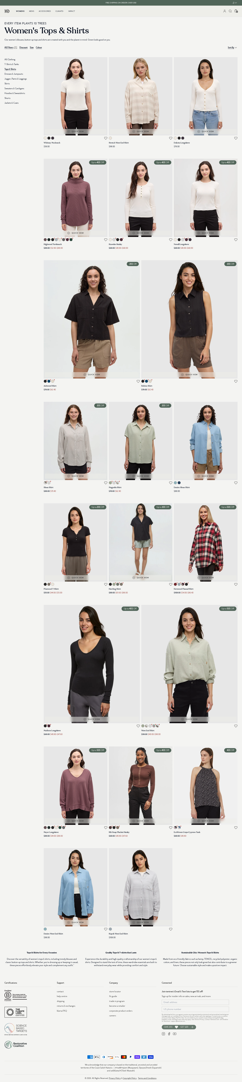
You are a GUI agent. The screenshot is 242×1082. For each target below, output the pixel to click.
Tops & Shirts (10, 69)
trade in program (117, 1001)
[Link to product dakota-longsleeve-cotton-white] (206, 96)
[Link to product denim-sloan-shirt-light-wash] (206, 441)
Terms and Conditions (147, 1078)
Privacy (202, 1019)
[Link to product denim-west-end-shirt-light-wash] (75, 887)
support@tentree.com (178, 1021)
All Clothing (9, 59)
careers (112, 1015)
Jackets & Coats (11, 103)
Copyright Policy (130, 1078)
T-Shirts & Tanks (11, 64)
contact (60, 991)
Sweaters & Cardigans (14, 88)
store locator (115, 991)
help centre (62, 996)
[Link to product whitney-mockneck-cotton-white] (75, 96)
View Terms (195, 1019)
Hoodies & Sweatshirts (14, 93)
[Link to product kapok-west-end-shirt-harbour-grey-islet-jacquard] (141, 887)
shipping (60, 1001)
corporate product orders (120, 1010)
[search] (230, 11)
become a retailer (117, 1006)
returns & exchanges (66, 1006)
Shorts (7, 98)
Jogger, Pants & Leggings (15, 78)
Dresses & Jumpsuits (13, 74)
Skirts (7, 83)
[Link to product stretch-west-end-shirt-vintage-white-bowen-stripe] (141, 96)
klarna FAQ (62, 1010)
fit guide (113, 996)
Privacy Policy (115, 1078)
